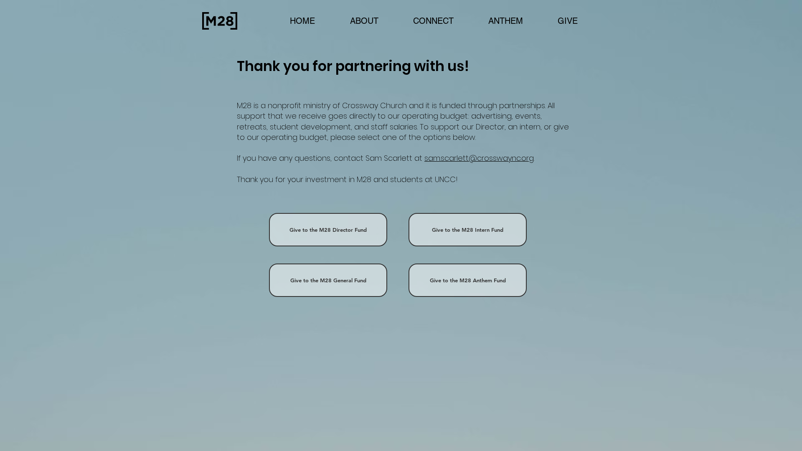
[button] (433, 20)
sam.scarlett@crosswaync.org (479, 158)
